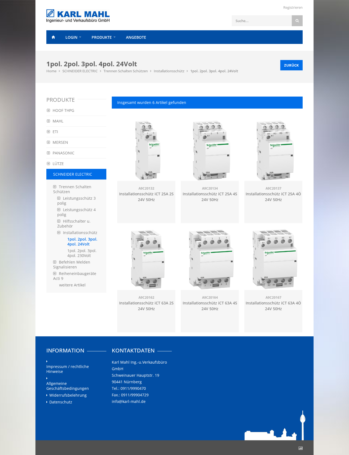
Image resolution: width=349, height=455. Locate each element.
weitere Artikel (72, 285)
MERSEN (60, 142)
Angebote (136, 37)
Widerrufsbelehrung (68, 395)
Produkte (102, 37)
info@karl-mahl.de (129, 401)
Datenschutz (60, 402)
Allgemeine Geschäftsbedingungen (67, 386)
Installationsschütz (169, 70)
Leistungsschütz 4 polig (76, 212)
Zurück (291, 65)
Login (71, 37)
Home (53, 37)
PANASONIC (63, 152)
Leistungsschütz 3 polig (76, 201)
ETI (55, 131)
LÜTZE (58, 163)
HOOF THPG (63, 110)
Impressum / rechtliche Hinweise (67, 369)
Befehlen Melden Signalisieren (71, 264)
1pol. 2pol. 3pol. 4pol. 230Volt (82, 253)
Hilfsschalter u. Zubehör (74, 223)
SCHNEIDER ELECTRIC (80, 70)
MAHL (58, 121)
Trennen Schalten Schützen (126, 70)
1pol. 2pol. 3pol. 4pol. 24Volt (214, 70)
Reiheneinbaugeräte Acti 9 (74, 276)
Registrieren (293, 7)
